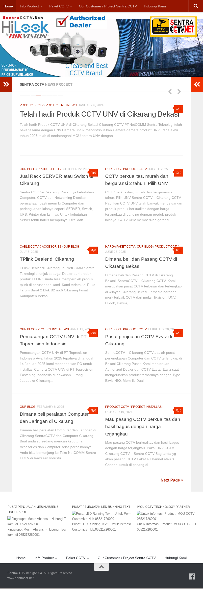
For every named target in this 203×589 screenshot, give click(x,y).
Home (8, 6)
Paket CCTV (59, 6)
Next (179, 91)
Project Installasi (61, 105)
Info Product (29, 6)
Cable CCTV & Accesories (40, 237)
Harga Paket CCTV (120, 237)
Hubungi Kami (155, 6)
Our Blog (27, 159)
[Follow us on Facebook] (192, 566)
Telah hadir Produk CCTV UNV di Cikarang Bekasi (99, 114)
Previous (170, 91)
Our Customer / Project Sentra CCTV (108, 6)
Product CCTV (32, 105)
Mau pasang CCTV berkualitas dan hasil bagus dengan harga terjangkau (142, 417)
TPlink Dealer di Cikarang (47, 249)
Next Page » (172, 470)
